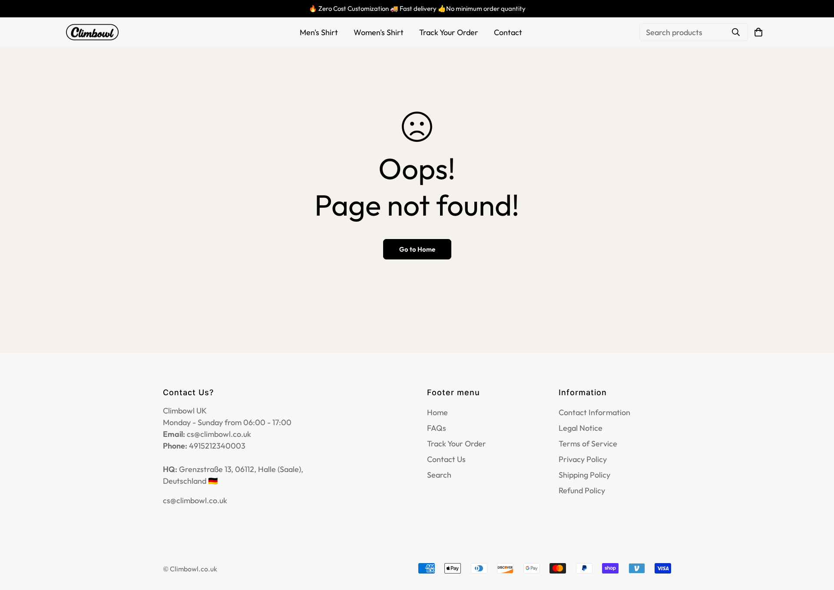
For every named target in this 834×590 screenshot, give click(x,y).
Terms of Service (588, 444)
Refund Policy (582, 490)
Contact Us (446, 459)
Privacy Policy (583, 459)
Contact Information (594, 412)
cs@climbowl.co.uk (195, 500)
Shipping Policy (584, 475)
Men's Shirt (319, 32)
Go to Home (417, 249)
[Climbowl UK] (92, 32)
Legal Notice (580, 428)
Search (439, 475)
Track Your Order (448, 32)
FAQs (436, 428)
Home (437, 412)
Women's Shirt (379, 32)
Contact (508, 32)
